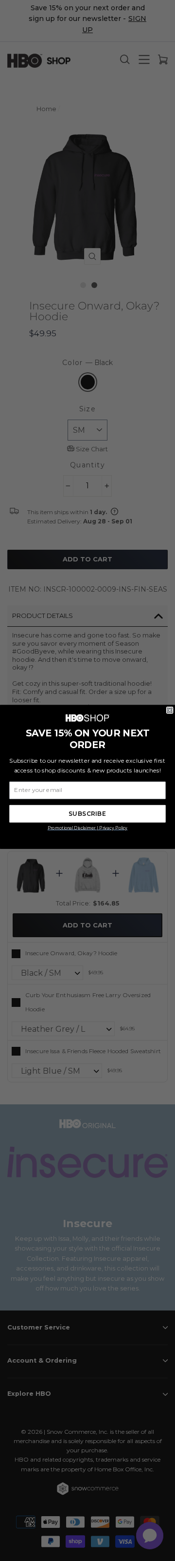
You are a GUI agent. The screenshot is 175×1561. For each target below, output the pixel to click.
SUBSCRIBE (87, 813)
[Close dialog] (170, 710)
